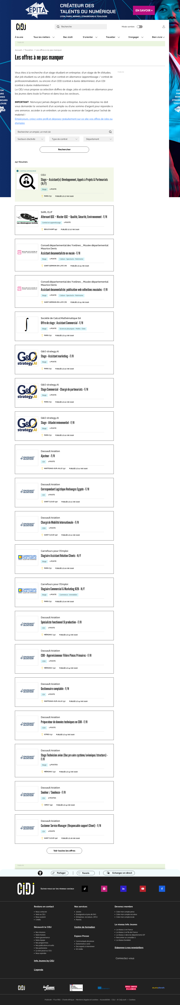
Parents (78, 920)
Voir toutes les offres (64, 850)
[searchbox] (29, 139)
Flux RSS (56, 1000)
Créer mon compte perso (125, 912)
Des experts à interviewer (85, 946)
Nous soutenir (41, 917)
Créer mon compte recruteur (126, 914)
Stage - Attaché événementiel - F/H (57, 422)
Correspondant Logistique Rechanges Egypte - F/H (65, 489)
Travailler (110, 37)
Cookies (132, 1000)
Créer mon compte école (125, 917)
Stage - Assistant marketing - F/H (57, 356)
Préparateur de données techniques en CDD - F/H (64, 722)
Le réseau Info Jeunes (126, 924)
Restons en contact (44, 906)
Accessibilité (105, 1000)
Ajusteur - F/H (48, 456)
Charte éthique (68, 1000)
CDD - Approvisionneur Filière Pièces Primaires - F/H (66, 655)
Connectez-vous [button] (125, 958)
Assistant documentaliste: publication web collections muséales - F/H (74, 289)
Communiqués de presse (85, 941)
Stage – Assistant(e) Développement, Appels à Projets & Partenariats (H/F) (74, 181)
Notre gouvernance (43, 937)
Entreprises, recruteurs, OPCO (87, 917)
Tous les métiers (41, 37)
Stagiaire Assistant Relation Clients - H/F (61, 555)
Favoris (85, 873)
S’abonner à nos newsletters (129, 947)
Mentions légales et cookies (87, 1000)
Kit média (79, 949)
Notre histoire (40, 935)
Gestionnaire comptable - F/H (55, 688)
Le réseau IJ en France (124, 930)
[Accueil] (27, 26)
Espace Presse (81, 936)
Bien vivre (157, 37)
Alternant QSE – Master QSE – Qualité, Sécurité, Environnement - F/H (74, 217)
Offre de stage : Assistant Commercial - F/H (62, 323)
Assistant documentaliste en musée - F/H (60, 253)
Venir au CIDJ (40, 914)
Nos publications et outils (45, 945)
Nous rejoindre (41, 953)
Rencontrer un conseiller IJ (126, 937)
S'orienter (88, 37)
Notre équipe (40, 940)
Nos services (80, 906)
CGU (113, 1000)
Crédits (38, 920)
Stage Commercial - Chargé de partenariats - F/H (64, 389)
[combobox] (30, 139)
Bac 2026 (68, 37)
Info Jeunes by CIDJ (44, 961)
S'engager (133, 37)
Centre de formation (84, 927)
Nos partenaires (41, 948)
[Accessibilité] (40, 873)
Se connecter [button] (163, 26)
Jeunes (78, 912)
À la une (19, 37)
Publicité (48, 1000)
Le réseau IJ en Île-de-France (127, 932)
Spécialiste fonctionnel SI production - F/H (61, 622)
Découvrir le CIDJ (43, 927)
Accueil (18, 50)
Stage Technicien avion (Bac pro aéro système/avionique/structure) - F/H (74, 757)
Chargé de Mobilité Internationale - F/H (60, 522)
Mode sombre (128, 26)
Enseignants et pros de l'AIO (86, 914)
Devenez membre (124, 906)
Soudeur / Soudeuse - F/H (53, 792)
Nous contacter (41, 912)
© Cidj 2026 (121, 1000)
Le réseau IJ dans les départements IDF (130, 935)
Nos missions (40, 932)
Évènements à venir (83, 944)
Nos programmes (42, 943)
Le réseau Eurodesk (123, 940)
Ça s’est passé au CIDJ (44, 951)
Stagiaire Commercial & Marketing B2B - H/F (63, 589)
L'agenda (38, 969)
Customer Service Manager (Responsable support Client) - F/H (71, 825)
